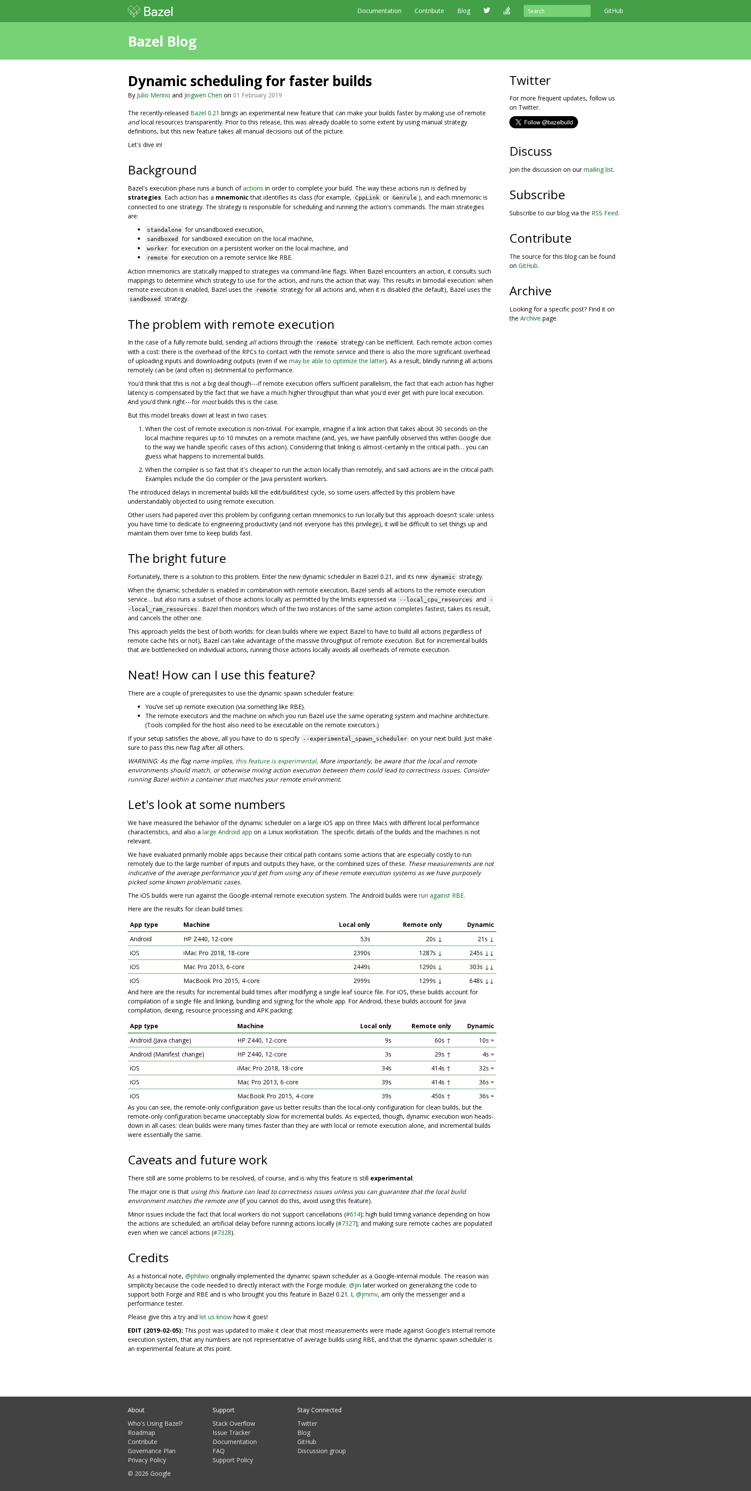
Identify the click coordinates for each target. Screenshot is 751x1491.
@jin (355, 1285)
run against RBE (441, 895)
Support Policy (233, 1460)
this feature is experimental (276, 761)
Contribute (429, 11)
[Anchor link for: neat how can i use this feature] (321, 674)
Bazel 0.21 (204, 113)
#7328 (222, 1232)
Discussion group (321, 1451)
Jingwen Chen (203, 95)
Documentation (379, 11)
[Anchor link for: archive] (558, 290)
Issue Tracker (231, 1432)
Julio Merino (153, 95)
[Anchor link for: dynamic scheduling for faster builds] (379, 80)
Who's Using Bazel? (155, 1423)
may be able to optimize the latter (337, 361)
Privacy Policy (147, 1460)
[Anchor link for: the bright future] (232, 558)
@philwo (197, 1276)
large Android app (227, 832)
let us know (215, 1317)
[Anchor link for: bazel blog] (203, 40)
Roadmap (141, 1432)
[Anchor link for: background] (203, 169)
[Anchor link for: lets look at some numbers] (291, 804)
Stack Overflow (234, 1423)
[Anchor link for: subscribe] (571, 194)
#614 (353, 1214)
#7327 (347, 1223)
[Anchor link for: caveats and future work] (273, 1159)
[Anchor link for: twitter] (557, 80)
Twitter (307, 1423)
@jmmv (367, 1294)
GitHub (528, 265)
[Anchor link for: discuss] (558, 150)
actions (253, 188)
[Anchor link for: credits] (175, 1257)
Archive (530, 318)
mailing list (598, 169)
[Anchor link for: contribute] (578, 237)
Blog (303, 1432)
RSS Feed (604, 213)
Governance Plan (152, 1451)
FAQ (219, 1451)
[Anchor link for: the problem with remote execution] (341, 324)
